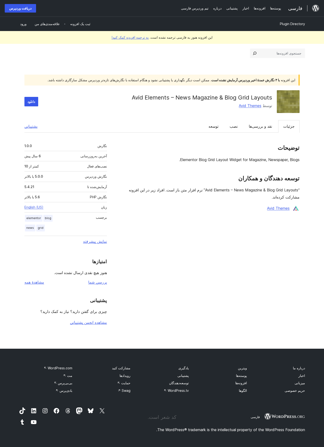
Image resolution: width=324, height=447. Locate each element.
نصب (234, 126)
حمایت (123, 383)
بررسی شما (97, 282)
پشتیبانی (30, 126)
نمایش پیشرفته (95, 241)
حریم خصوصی (295, 390)
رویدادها (125, 376)
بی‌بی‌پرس (63, 383)
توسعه (213, 126)
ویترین (242, 368)
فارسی (255, 417)
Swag (124, 390)
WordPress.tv (176, 390)
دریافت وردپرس (20, 8)
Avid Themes (250, 105)
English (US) (33, 207)
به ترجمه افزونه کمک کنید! (130, 37)
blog (48, 218)
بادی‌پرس (64, 390)
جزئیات (289, 126)
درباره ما (299, 368)
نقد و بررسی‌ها (260, 126)
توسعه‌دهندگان (179, 383)
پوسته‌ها (241, 376)
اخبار (301, 376)
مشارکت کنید (121, 368)
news (30, 228)
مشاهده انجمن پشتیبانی (88, 322)
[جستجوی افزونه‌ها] (254, 53)
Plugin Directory (292, 24)
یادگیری (183, 368)
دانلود (31, 101)
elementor (33, 218)
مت (67, 376)
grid (40, 228)
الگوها (243, 390)
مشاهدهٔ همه (34, 282)
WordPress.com (58, 368)
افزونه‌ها (241, 383)
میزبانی (300, 383)
